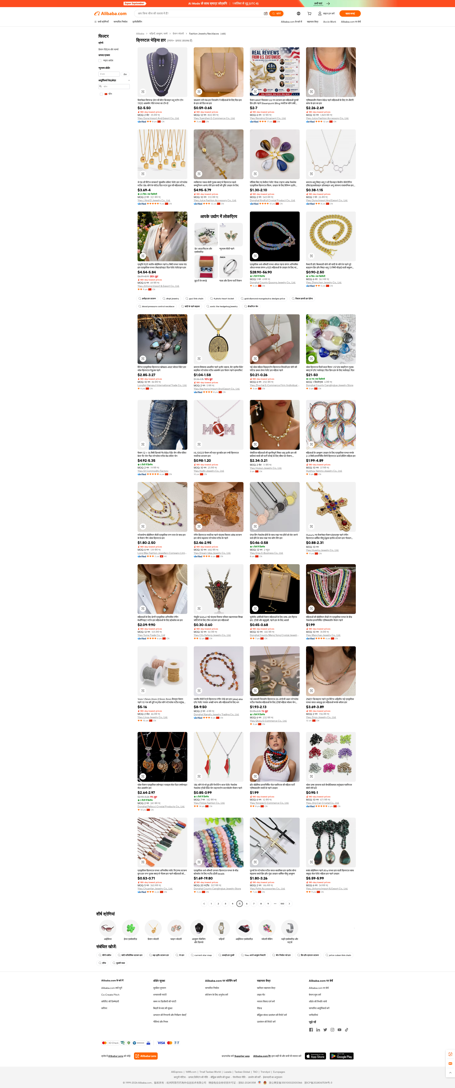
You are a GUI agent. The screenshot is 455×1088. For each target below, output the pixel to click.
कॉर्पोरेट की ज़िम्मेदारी (110, 1001)
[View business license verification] (259, 1082)
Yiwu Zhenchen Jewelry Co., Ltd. (324, 282)
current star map (203, 955)
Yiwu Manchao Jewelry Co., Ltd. (323, 635)
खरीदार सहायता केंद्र (266, 988)
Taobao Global (242, 1071)
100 (282, 903)
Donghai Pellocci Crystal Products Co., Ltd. (161, 806)
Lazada (227, 1071)
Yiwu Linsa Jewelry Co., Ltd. (153, 717)
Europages (279, 1071)
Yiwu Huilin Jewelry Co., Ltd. (209, 470)
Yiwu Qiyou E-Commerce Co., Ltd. (268, 720)
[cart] (310, 14)
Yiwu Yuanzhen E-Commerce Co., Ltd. (214, 118)
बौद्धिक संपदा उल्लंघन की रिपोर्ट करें (272, 1015)
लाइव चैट (261, 994)
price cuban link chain (340, 955)
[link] (450, 1054)
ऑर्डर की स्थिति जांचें (318, 1001)
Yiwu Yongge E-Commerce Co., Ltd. (269, 802)
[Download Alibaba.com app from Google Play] (342, 1056)
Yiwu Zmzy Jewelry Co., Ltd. (321, 717)
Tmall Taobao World (210, 1071)
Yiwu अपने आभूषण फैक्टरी (255, 955)
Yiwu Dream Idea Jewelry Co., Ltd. (212, 553)
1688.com (191, 1071)
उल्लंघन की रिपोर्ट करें (266, 1021)
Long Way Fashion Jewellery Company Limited (162, 553)
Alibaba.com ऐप (262, 1056)
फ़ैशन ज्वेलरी (178, 33)
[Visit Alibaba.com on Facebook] (311, 1030)
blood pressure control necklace (158, 306)
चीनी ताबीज (106, 955)
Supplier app (242, 1056)
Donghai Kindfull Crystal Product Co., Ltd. (272, 200)
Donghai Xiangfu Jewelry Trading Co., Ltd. (216, 714)
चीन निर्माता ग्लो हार (283, 955)
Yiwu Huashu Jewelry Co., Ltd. (322, 550)
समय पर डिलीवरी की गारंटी (164, 1001)
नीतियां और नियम (160, 1021)
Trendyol (265, 1071)
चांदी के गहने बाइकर (192, 306)
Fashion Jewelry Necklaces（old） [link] (208, 33)
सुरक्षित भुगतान (159, 988)
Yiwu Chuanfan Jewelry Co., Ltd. (155, 888)
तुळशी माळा (120, 963)
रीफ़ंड (259, 1008)
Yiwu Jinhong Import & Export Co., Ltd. (158, 286)
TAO (255, 1071)
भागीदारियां (313, 1015)
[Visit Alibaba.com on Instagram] (332, 1030)
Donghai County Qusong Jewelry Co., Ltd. (273, 282)
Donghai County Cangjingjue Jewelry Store (329, 385)
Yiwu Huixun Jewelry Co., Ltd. (266, 468)
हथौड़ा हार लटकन (149, 298)
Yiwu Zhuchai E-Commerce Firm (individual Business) (275, 385)
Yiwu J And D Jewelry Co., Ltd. (154, 200)
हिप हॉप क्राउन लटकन (310, 955)
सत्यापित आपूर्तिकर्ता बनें (319, 1008)
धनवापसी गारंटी (160, 994)
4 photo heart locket (224, 298)
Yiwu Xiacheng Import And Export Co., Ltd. (217, 388)
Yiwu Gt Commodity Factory (153, 470)
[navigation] (114, 469)
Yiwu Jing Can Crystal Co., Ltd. (322, 802)
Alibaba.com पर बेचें (319, 988)
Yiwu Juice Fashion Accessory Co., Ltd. (327, 118)
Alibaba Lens (115, 1056)
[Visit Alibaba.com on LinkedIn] (318, 1030)
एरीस (104, 963)
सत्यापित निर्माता (212, 988)
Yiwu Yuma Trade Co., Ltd (151, 635)
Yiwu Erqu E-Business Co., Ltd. (266, 553)
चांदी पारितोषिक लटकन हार (131, 955)
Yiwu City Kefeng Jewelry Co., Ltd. (212, 635)
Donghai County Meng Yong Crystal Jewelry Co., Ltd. (275, 635)
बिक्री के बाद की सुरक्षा (162, 1008)
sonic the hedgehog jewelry (223, 306)
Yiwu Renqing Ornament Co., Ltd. (268, 118)
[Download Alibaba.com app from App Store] (315, 1056)
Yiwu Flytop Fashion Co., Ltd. (209, 802)
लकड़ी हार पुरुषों (228, 955)
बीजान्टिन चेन (253, 306)
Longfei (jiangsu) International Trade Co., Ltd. (162, 385)
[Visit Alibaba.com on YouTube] (339, 1030)
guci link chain (196, 298)
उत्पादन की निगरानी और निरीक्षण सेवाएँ (169, 1015)
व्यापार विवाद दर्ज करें (266, 1001)
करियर (104, 1008)
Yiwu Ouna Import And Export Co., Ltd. (158, 118)
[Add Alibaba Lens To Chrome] (146, 1056)
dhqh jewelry (172, 298)
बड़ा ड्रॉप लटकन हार (161, 955)
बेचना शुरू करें (315, 994)
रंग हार (181, 955)
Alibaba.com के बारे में (112, 980)
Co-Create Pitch (110, 994)
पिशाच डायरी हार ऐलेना (304, 298)
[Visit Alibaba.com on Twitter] (325, 1030)
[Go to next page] (289, 903)
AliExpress (177, 1071)
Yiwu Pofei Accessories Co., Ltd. (267, 888)
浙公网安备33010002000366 (285, 1082)
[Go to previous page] (204, 903)
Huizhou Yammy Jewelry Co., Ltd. (324, 470)
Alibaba (140, 33)
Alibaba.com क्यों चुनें (111, 988)
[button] (266, 13)
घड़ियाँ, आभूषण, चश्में (158, 33)
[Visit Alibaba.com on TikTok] (346, 1030)
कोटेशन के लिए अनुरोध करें (216, 994)
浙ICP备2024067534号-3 (318, 1082)
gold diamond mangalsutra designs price (264, 298)
